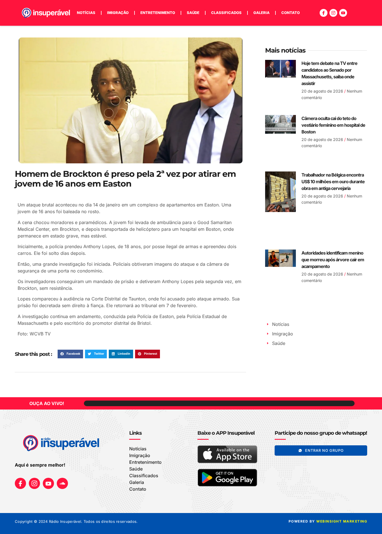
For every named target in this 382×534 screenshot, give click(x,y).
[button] (70, 354)
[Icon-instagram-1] (333, 13)
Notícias (86, 12)
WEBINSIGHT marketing (341, 521)
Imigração (118, 12)
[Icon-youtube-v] (343, 13)
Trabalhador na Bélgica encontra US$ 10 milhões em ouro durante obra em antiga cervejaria (333, 181)
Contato (290, 12)
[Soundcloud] (62, 483)
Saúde (193, 12)
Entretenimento (157, 12)
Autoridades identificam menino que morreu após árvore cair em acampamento (332, 259)
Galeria (261, 12)
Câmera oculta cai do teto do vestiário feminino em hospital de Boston (333, 125)
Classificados (226, 12)
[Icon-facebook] (323, 13)
